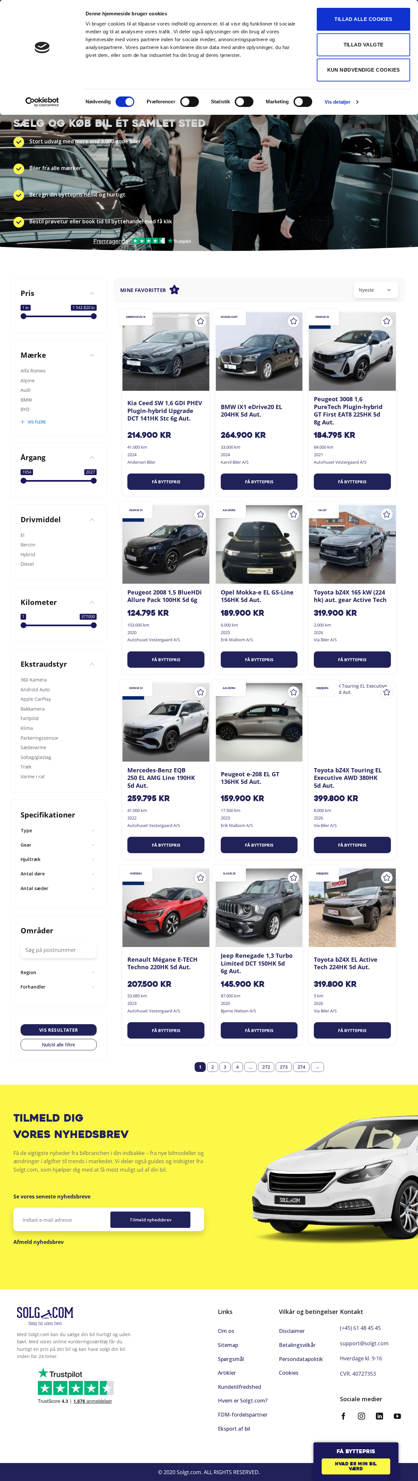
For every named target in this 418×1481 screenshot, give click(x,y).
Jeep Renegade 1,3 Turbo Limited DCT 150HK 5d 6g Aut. (257, 963)
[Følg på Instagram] (361, 1417)
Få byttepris (166, 482)
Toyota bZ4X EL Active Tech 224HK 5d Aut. (346, 963)
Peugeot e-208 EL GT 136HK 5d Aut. (250, 777)
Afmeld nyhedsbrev (38, 1242)
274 (301, 1067)
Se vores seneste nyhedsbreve (51, 1196)
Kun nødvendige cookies (363, 70)
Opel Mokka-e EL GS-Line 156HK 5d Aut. (257, 596)
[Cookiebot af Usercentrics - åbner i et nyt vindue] (42, 102)
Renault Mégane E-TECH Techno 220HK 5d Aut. (162, 963)
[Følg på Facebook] (343, 1417)
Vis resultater (58, 1030)
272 (266, 1067)
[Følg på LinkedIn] (379, 1417)
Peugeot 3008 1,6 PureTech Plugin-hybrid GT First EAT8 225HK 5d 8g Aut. (348, 410)
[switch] (189, 101)
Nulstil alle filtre (58, 1045)
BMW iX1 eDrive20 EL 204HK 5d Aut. (251, 410)
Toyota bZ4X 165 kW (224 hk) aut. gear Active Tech (350, 596)
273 (284, 1067)
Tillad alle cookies (363, 19)
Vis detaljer (337, 102)
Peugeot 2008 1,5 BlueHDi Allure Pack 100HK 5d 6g (164, 596)
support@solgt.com (364, 1343)
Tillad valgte (364, 44)
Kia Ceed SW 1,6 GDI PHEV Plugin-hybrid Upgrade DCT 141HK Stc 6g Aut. (164, 410)
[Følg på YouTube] (397, 1417)
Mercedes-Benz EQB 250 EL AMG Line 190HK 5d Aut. (161, 777)
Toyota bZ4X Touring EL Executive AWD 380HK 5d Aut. (348, 777)
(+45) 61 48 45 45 (360, 1328)
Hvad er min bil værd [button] (356, 1467)
